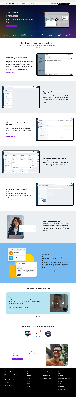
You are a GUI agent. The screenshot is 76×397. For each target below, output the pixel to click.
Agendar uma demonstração (63, 3)
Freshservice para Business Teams (64, 378)
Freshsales (60, 384)
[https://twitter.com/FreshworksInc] (7, 385)
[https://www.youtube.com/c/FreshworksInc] (11, 385)
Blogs (28, 384)
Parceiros (28, 381)
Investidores (29, 376)
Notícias (28, 386)
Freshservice (60, 375)
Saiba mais (45, 233)
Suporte (44, 373)
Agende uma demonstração (28, 358)
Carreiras (28, 378)
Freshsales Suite (61, 386)
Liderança (29, 375)
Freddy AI (60, 391)
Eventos (28, 383)
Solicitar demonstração (22, 26)
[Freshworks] (13, 371)
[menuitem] (60, 1)
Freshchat (60, 383)
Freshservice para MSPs (62, 376)
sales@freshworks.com (8, 382)
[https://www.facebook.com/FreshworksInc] (9, 385)
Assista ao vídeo (11, 310)
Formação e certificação (47, 375)
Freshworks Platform (61, 389)
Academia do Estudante (47, 378)
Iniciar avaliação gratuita (11, 26)
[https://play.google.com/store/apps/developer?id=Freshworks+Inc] (7, 375)
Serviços (44, 376)
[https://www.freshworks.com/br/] (10, 3)
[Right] (41, 316)
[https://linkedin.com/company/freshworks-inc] (5, 385)
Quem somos (29, 373)
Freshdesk (60, 381)
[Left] (34, 316)
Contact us (6, 381)
